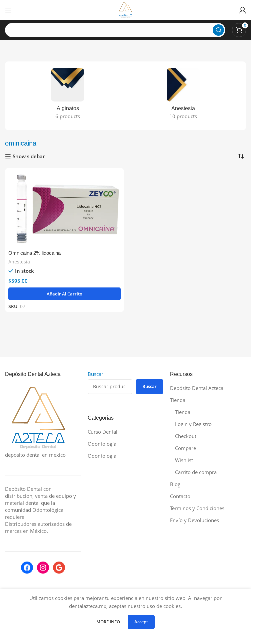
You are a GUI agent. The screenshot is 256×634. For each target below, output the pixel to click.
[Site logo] (125, 9)
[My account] (242, 10)
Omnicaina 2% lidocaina (34, 253)
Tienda (177, 400)
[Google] (59, 568)
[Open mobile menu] (8, 10)
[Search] (218, 30)
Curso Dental (102, 431)
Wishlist (184, 460)
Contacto (180, 496)
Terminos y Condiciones (197, 508)
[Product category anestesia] (183, 96)
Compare (185, 448)
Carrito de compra (196, 472)
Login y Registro (193, 424)
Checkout (185, 436)
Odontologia (102, 455)
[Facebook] (27, 568)
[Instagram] (43, 568)
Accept (141, 622)
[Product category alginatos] (68, 96)
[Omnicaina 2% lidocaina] (64, 208)
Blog (175, 484)
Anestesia (19, 261)
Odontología (102, 443)
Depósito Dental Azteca (196, 388)
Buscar (95, 374)
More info (108, 622)
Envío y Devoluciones (194, 520)
